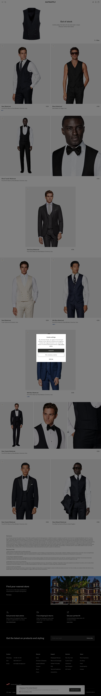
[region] (51, 348)
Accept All (51, 350)
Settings (51, 359)
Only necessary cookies (51, 355)
